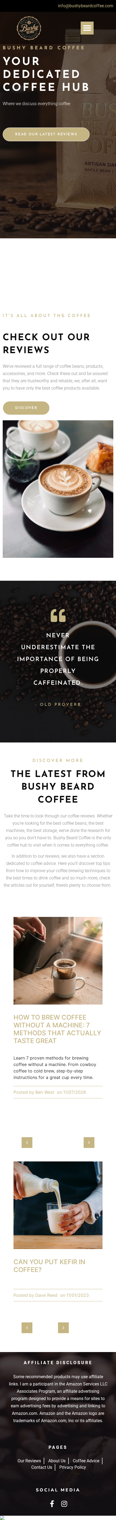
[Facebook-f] (52, 1503)
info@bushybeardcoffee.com (85, 5)
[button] (87, 28)
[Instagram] (64, 1503)
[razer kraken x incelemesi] (58, 1518)
